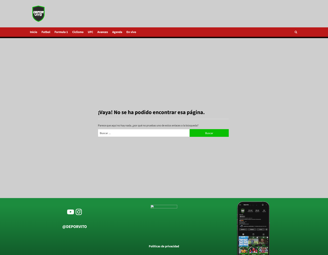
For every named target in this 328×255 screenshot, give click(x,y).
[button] (296, 32)
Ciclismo (78, 32)
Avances (102, 32)
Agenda (117, 32)
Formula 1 (61, 32)
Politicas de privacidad (164, 246)
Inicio (33, 32)
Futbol (46, 32)
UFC (90, 32)
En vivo (131, 32)
